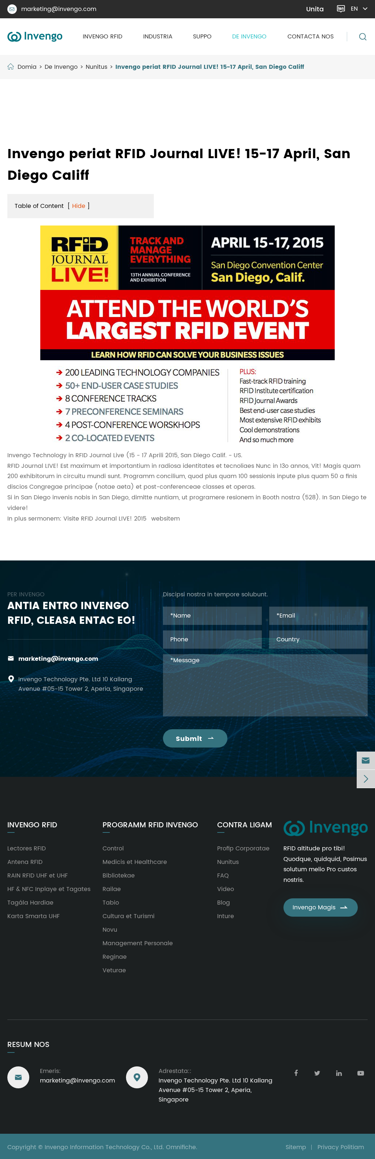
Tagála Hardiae (30, 903)
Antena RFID (24, 862)
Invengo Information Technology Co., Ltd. (104, 1147)
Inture (225, 916)
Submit (195, 739)
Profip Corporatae (243, 848)
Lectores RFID (26, 848)
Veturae (114, 970)
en (354, 9)
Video (225, 889)
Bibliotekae (119, 875)
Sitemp (296, 1147)
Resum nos (28, 1045)
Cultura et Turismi (129, 916)
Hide (78, 206)
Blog (223, 903)
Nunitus (96, 67)
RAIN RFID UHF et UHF (37, 875)
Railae (112, 889)
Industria (157, 36)
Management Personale (138, 943)
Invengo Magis (321, 907)
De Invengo (249, 36)
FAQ (223, 875)
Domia (27, 67)
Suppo (202, 36)
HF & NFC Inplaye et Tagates (48, 889)
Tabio (111, 903)
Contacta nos (310, 36)
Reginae (115, 957)
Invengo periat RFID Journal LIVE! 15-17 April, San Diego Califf (209, 67)
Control (113, 848)
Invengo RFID (102, 36)
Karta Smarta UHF (33, 916)
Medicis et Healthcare (135, 862)
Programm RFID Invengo (150, 825)
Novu (110, 930)
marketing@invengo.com (53, 9)
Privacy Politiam (341, 1147)
